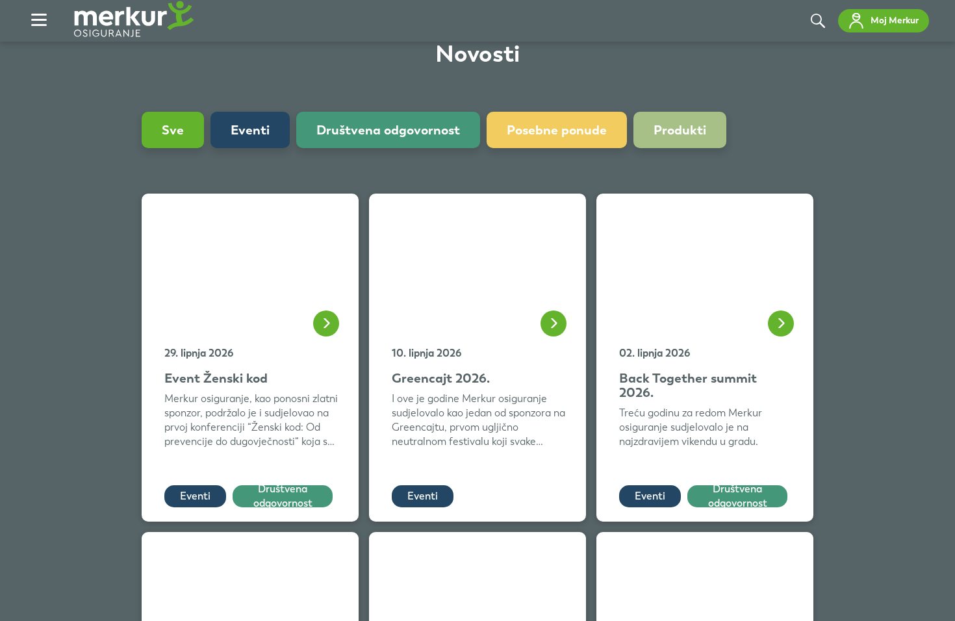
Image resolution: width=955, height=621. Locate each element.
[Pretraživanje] (818, 21)
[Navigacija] (39, 20)
